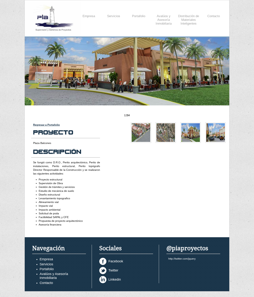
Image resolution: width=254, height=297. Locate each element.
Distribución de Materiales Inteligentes (188, 19)
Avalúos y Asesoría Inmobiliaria (164, 19)
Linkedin (114, 279)
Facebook (115, 261)
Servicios (113, 16)
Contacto (213, 16)
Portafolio (138, 16)
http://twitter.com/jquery (182, 258)
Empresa (89, 16)
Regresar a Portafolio (46, 124)
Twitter (113, 270)
